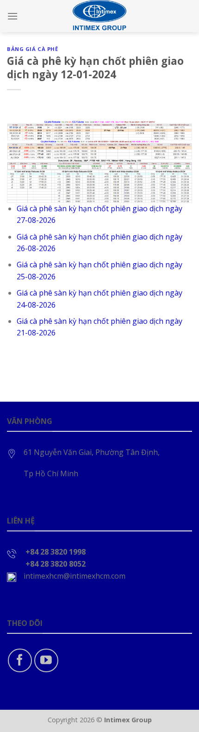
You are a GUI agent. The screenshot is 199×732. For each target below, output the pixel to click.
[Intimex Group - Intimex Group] (99, 16)
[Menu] (12, 16)
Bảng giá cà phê (32, 48)
